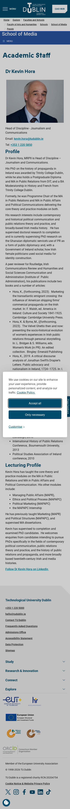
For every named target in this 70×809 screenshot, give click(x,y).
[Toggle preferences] (6, 802)
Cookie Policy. (26, 392)
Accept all (35, 403)
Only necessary (35, 415)
